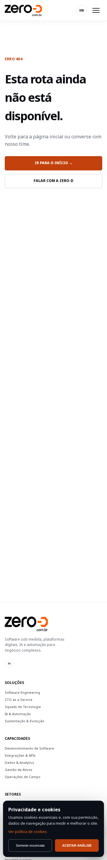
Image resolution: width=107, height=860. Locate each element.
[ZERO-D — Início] (23, 10)
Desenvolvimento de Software (29, 748)
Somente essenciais (30, 845)
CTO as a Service (18, 699)
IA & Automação (18, 714)
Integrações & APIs (20, 755)
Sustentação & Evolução (24, 721)
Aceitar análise (77, 845)
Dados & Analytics (19, 762)
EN (81, 10)
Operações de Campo (22, 777)
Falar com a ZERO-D (53, 180)
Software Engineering (22, 692)
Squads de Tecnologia (23, 706)
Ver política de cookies (27, 831)
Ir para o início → (54, 162)
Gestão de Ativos (18, 769)
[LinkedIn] (9, 663)
